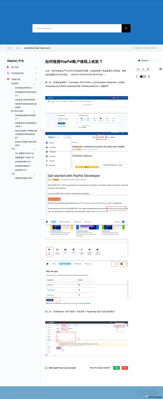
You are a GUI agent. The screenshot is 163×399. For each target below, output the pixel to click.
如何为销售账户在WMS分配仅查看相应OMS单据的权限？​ (26, 134)
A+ (148, 69)
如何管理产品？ (21, 170)
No (125, 368)
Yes (116, 368)
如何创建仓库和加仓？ (24, 88)
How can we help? (67, 368)
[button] (149, 60)
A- (138, 69)
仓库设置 (14, 83)
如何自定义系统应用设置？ (26, 100)
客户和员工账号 (17, 111)
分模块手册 (15, 79)
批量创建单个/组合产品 (24, 157)
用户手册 (14, 67)
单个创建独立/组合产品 (24, 153)
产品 (13, 149)
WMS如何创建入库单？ (24, 178)
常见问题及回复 (17, 73)
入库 (13, 174)
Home (9, 48)
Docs (18, 48)
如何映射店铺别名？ (23, 166)
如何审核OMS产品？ (23, 162)
